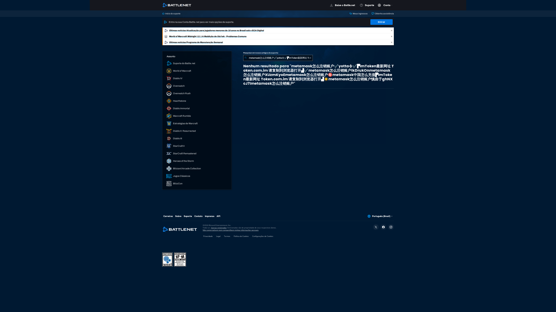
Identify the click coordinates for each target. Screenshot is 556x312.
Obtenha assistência (384, 13)
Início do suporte (172, 13)
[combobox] (278, 58)
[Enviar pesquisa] (245, 58)
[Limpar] (310, 58)
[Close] (391, 30)
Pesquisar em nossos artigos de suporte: (260, 53)
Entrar (381, 22)
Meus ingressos (359, 13)
